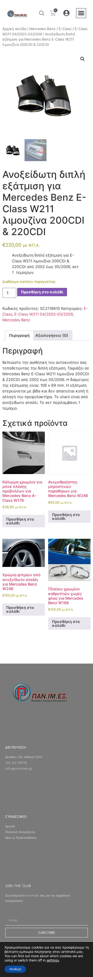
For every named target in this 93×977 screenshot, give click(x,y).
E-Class (65, 29)
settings (52, 960)
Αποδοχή (15, 969)
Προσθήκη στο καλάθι (42, 292)
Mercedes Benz (42, 29)
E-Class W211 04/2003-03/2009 (43, 314)
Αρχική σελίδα (14, 29)
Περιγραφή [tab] (19, 335)
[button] (81, 13)
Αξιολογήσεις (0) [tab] (51, 335)
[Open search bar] (41, 13)
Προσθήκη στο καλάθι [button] (20, 521)
